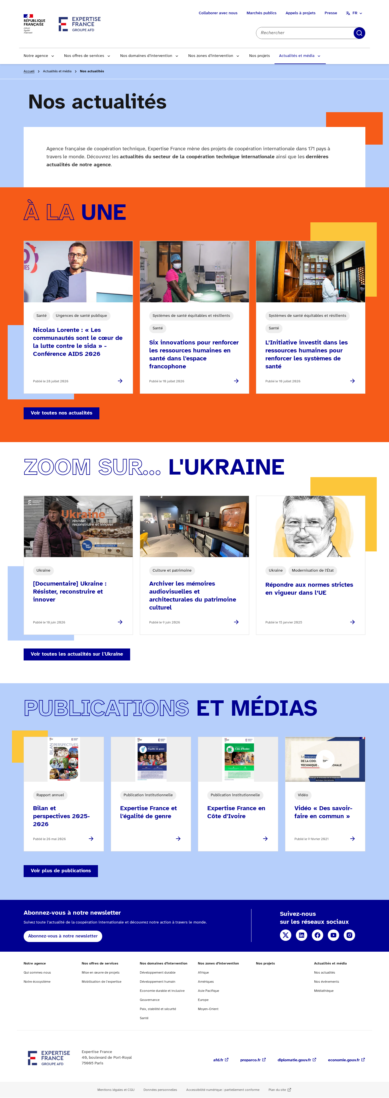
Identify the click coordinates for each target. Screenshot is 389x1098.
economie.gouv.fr (344, 1060)
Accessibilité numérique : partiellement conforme (222, 1090)
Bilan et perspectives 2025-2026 (61, 816)
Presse (331, 13)
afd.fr (218, 1060)
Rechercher (359, 33)
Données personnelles (160, 1090)
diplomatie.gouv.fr (294, 1060)
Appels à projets (301, 13)
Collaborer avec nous (218, 13)
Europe (203, 1000)
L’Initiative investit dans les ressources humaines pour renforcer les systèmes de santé (306, 354)
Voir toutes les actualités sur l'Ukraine (77, 654)
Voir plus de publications (61, 871)
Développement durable (157, 972)
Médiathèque (323, 991)
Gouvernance (149, 1000)
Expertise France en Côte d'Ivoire (236, 812)
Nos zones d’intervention (210, 56)
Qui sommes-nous (37, 972)
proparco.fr (250, 1060)
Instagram (349, 935)
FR (355, 13)
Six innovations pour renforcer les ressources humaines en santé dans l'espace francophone (194, 354)
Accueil (29, 71)
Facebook (317, 935)
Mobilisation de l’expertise (101, 982)
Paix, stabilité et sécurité (158, 1009)
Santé (144, 1018)
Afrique (203, 972)
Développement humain (157, 982)
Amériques (206, 982)
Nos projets (259, 56)
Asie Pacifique (208, 991)
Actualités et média (296, 56)
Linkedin (301, 935)
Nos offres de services (84, 56)
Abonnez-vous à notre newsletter (63, 936)
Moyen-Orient (208, 1009)
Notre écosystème (37, 982)
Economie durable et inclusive (162, 991)
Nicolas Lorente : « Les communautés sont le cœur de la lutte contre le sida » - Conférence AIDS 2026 (77, 342)
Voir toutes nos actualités (61, 413)
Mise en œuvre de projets (101, 972)
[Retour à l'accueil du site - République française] (80, 24)
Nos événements (326, 982)
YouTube (333, 935)
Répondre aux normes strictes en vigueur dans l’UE (309, 589)
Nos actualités (324, 972)
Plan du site (277, 1090)
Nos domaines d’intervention (146, 56)
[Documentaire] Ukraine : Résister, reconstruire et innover (70, 591)
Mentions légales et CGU (115, 1090)
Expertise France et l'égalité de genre (148, 812)
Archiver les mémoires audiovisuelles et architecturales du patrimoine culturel (192, 595)
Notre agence (36, 56)
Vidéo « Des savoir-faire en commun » (323, 812)
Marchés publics (262, 13)
